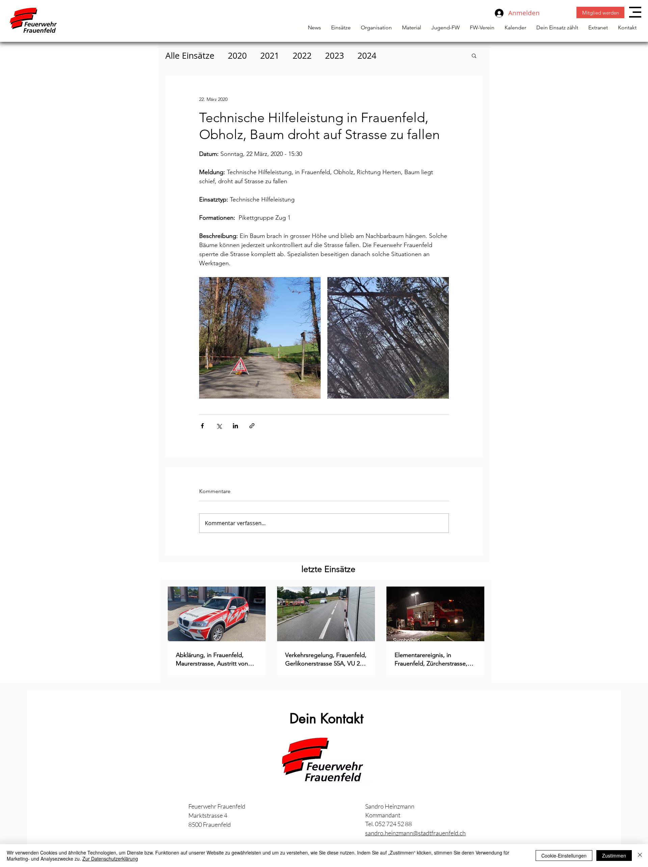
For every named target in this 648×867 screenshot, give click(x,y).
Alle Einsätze (189, 55)
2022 (302, 55)
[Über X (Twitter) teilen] (219, 426)
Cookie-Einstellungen (564, 855)
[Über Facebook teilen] (202, 426)
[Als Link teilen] (252, 426)
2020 (237, 55)
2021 (269, 55)
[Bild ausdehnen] (260, 338)
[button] (635, 12)
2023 (334, 55)
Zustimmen (614, 855)
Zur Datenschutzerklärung (110, 858)
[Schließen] (640, 855)
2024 (366, 55)
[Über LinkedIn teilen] (235, 426)
